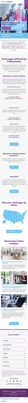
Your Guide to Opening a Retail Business (12, 262)
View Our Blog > (14, 378)
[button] (25, 399)
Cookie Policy (3, 401)
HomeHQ (4, 183)
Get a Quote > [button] (6, 28)
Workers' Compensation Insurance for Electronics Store (13, 310)
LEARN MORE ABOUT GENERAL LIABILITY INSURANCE (13, 97)
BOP (5, 79)
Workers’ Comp (6, 159)
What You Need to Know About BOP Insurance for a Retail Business (13, 287)
